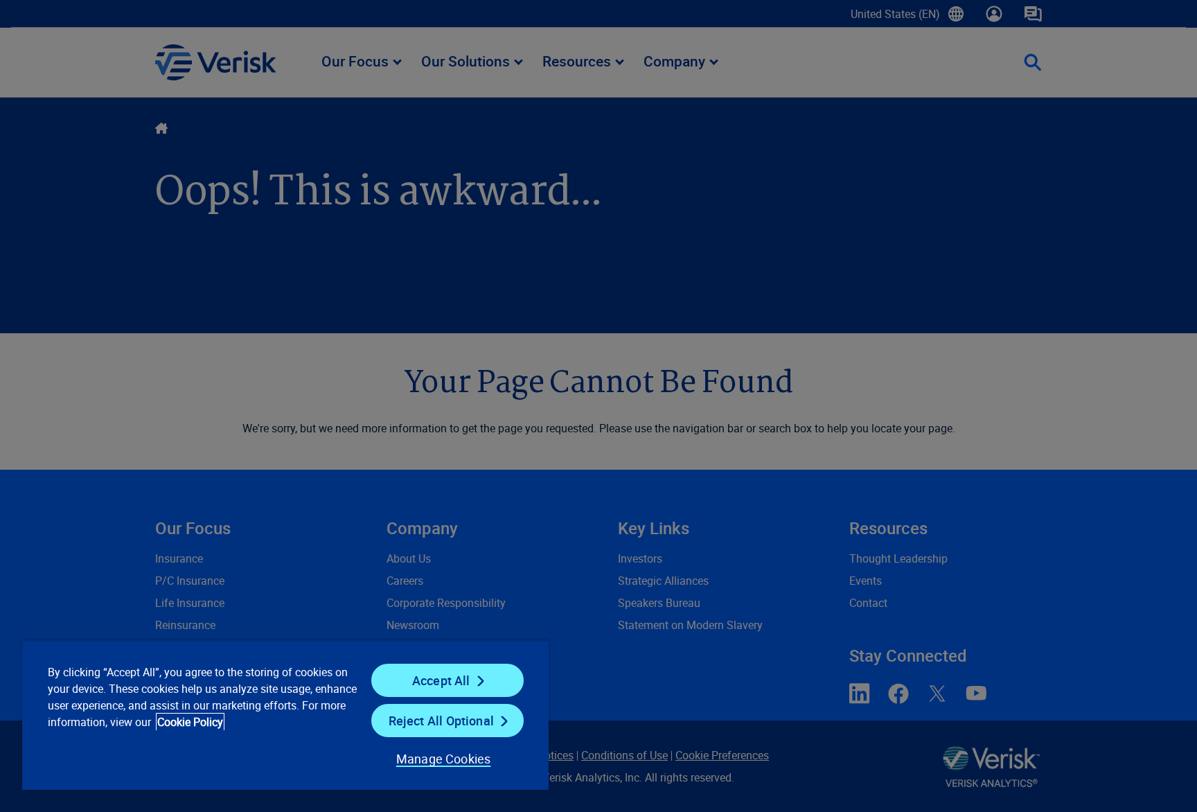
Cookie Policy (190, 722)
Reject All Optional (441, 720)
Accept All (441, 680)
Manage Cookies (443, 758)
